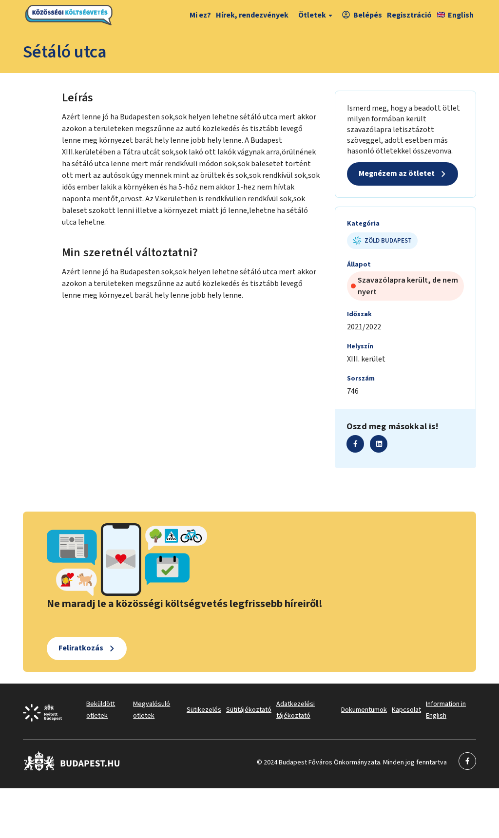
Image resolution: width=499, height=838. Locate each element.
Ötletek (312, 15)
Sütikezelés (204, 710)
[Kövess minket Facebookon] (72, 769)
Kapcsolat (406, 710)
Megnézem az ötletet (397, 173)
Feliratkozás (80, 648)
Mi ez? (200, 15)
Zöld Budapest (388, 240)
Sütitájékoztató (248, 710)
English (461, 15)
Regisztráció (409, 15)
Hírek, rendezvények (252, 15)
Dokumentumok (364, 710)
